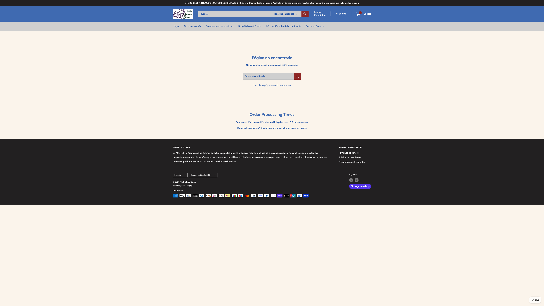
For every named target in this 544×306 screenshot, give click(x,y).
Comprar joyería (192, 26)
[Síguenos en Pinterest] (357, 180)
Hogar (176, 26)
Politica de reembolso (350, 157)
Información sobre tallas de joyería (283, 26)
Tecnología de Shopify (183, 185)
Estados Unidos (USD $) (201, 175)
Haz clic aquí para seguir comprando (272, 85)
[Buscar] (305, 14)
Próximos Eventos (315, 26)
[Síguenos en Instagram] (351, 180)
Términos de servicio (349, 152)
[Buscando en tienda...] (297, 76)
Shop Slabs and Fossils (249, 26)
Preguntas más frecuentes (352, 162)
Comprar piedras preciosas (219, 26)
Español (177, 175)
